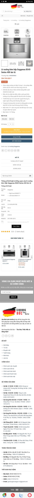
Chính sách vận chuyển (10, 366)
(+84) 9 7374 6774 (12, 479)
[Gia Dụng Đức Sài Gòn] (17, 6)
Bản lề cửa (4, 116)
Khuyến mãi (30, 15)
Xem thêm (16, 226)
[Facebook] (1, 1)
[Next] (29, 43)
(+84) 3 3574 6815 (8, 397)
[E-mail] (3, 1)
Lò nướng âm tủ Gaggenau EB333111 (9, 260)
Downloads (17, 168)
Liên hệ (5, 358)
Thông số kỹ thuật (17, 161)
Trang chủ (6, 20)
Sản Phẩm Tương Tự (17, 238)
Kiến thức (23, 15)
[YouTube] (5, 1)
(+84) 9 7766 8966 (19, 442)
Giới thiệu (6, 345)
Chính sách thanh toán (10, 374)
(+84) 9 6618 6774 (23, 424)
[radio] (4, 119)
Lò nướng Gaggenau (25, 20)
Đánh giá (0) (17, 165)
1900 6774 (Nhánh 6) (18, 454)
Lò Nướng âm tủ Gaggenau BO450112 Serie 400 (24, 260)
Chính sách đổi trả (8, 368)
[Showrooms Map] (4, 495)
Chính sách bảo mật (9, 376)
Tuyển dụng (6, 353)
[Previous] (4, 43)
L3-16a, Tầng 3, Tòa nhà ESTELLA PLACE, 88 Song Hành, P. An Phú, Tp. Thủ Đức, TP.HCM (17, 415)
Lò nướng (14, 20)
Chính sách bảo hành (9, 371)
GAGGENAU (12, 75)
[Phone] (13, 495)
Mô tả (17, 157)
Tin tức (5, 347)
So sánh (4, 82)
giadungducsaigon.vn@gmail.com (18, 481)
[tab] (17, 157)
